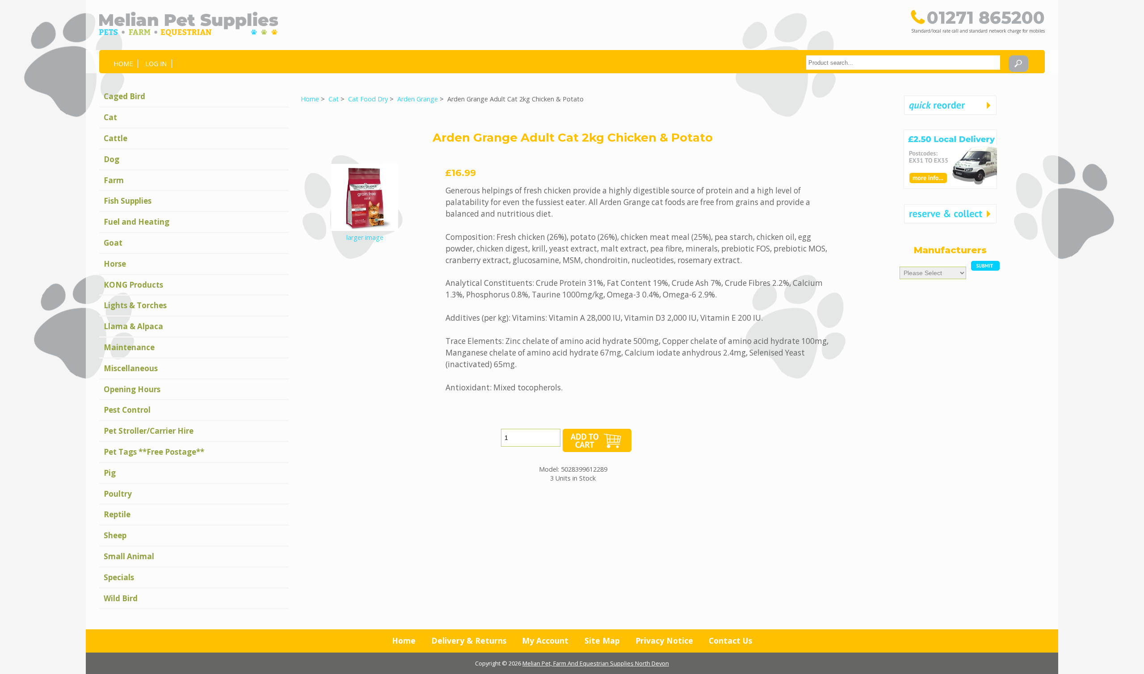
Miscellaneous (131, 368)
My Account (545, 640)
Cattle (115, 138)
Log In (156, 63)
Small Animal (129, 556)
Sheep (115, 535)
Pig (110, 473)
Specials (119, 577)
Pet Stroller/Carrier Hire (148, 431)
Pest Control (127, 410)
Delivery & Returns (468, 640)
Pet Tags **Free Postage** (154, 452)
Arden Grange (417, 99)
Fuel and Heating (136, 222)
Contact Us (730, 640)
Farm (114, 180)
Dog (111, 159)
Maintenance (129, 347)
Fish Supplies (127, 201)
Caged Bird (124, 96)
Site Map (602, 640)
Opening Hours (132, 389)
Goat (113, 243)
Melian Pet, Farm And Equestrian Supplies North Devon (595, 663)
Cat (333, 99)
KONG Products (133, 285)
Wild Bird (121, 598)
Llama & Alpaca (133, 326)
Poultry (118, 494)
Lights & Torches (135, 305)
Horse (115, 264)
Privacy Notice (664, 640)
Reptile (117, 514)
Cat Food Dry (368, 99)
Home (123, 63)
